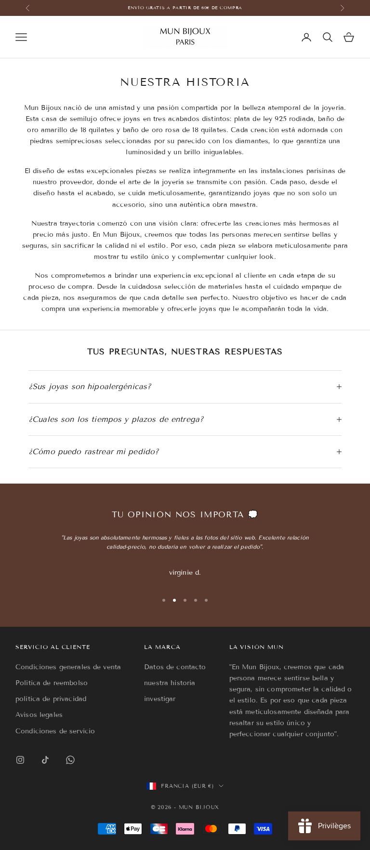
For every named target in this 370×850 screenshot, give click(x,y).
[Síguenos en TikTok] (45, 760)
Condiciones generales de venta (68, 667)
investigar (159, 699)
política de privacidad (50, 699)
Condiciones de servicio (55, 731)
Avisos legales (39, 715)
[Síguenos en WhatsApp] (70, 760)
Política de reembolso (51, 683)
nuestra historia (169, 683)
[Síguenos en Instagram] (20, 760)
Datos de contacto (175, 667)
